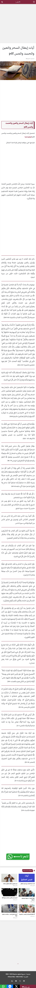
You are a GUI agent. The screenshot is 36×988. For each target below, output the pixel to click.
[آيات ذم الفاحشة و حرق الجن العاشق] (27, 878)
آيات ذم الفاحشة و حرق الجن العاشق (28, 883)
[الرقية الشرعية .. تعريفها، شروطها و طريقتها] (27, 892)
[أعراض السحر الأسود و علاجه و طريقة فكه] (9, 892)
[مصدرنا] (18, 2)
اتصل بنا (26, 977)
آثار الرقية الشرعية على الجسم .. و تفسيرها (27, 914)
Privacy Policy (11, 977)
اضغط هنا (28, 137)
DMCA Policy (19, 977)
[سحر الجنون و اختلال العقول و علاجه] (9, 878)
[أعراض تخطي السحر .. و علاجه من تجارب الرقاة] (9, 908)
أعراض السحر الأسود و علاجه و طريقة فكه (9, 897)
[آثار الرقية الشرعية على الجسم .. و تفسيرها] (27, 908)
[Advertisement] (18, 23)
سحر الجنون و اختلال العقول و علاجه (10, 883)
